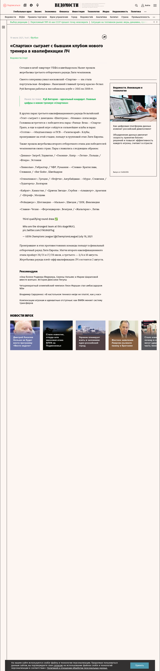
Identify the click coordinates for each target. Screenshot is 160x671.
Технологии (94, 11)
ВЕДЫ (22, 17)
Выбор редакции (18, 22)
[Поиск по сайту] (136, 5)
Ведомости (10, 17)
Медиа (106, 11)
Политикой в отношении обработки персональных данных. (77, 668)
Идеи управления (59, 17)
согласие (58, 665)
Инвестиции (78, 11)
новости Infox (21, 315)
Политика (136, 11)
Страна (124, 17)
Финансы (64, 11)
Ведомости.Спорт (19, 58)
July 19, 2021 (85, 236)
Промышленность (141, 17)
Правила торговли (37, 17)
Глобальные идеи (22, 11)
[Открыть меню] (155, 5)
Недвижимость (120, 11)
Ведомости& (86, 17)
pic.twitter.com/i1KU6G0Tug (38, 230)
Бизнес (38, 11)
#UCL (72, 226)
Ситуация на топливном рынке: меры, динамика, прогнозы (121, 22)
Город (74, 17)
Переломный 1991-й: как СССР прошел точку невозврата (59, 22)
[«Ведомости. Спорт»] (67, 5)
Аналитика (101, 17)
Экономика (50, 11)
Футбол (34, 37)
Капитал (114, 17)
